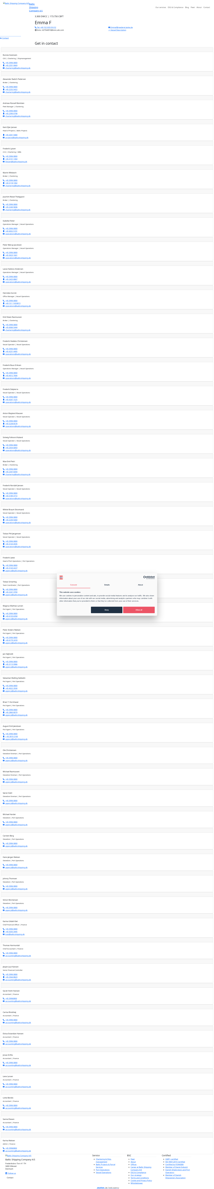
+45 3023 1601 (11, 255)
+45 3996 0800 (11, 62)
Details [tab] (107, 585)
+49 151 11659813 (12, 303)
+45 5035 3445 (11, 931)
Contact (206, 7)
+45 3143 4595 (11, 544)
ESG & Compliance (175, 7)
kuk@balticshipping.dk (15, 934)
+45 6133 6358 (11, 616)
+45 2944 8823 (11, 977)
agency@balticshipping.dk (16, 570)
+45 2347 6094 (11, 472)
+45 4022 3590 (11, 688)
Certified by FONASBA (174, 1164)
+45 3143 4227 (11, 568)
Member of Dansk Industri (176, 1167)
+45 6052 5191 (11, 231)
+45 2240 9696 (11, 207)
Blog (187, 7)
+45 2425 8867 (11, 279)
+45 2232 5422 (11, 89)
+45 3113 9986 (11, 664)
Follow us (12, 1173)
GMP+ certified (171, 1159)
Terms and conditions (140, 1178)
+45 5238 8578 (11, 423)
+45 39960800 (11, 998)
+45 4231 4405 (11, 351)
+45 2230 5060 (11, 520)
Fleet (193, 7)
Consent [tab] (73, 585)
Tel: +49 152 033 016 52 (46, 27)
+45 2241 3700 (11, 592)
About (199, 7)
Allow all (139, 610)
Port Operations (103, 1170)
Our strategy (136, 1175)
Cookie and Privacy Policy (141, 1180)
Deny (107, 610)
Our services (160, 7)
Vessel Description (118, 30)
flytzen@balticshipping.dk (16, 161)
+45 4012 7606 (11, 375)
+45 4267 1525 (11, 399)
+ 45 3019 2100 (11, 736)
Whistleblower (137, 1183)
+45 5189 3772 (11, 496)
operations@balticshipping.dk (18, 234)
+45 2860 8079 (11, 712)
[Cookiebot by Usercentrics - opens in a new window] (145, 577)
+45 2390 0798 (11, 113)
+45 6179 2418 (11, 640)
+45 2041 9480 (11, 135)
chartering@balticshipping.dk (17, 68)
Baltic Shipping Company (36, 7)
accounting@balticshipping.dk (18, 955)
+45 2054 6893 (11, 448)
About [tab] (140, 585)
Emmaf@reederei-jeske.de (121, 27)
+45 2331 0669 (11, 65)
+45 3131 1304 (11, 159)
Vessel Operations (103, 1172)
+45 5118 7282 (11, 183)
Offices (134, 1164)
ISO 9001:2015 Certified (175, 1162)
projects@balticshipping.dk (16, 137)
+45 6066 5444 (11, 327)
